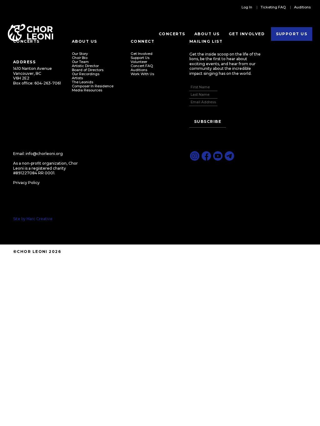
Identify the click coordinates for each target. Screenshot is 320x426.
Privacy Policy (26, 182)
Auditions (302, 7)
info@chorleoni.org (44, 153)
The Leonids (82, 82)
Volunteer (139, 62)
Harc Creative (39, 218)
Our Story (80, 53)
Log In (247, 7)
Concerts (172, 33)
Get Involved (247, 33)
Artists (77, 78)
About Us (207, 33)
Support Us (291, 33)
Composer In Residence (92, 86)
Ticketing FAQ (273, 7)
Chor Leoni (30, 32)
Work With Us (142, 74)
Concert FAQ (142, 66)
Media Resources (87, 90)
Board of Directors (87, 70)
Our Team (80, 62)
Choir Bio (80, 58)
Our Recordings (85, 74)
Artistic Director (85, 66)
